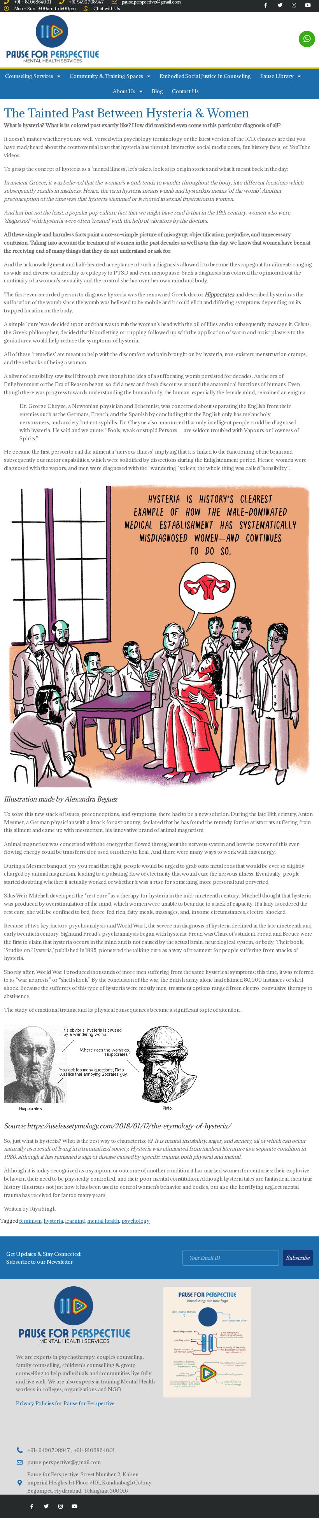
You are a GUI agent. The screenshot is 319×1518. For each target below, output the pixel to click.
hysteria (53, 1220)
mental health (103, 1220)
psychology (135, 1220)
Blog (157, 91)
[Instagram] (60, 1506)
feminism (30, 1220)
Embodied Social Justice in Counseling (205, 76)
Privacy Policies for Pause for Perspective (65, 1403)
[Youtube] (74, 1506)
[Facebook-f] (32, 1506)
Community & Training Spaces (106, 76)
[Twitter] (46, 1506)
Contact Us (185, 91)
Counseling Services (29, 76)
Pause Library (277, 76)
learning (75, 1220)
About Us (124, 91)
